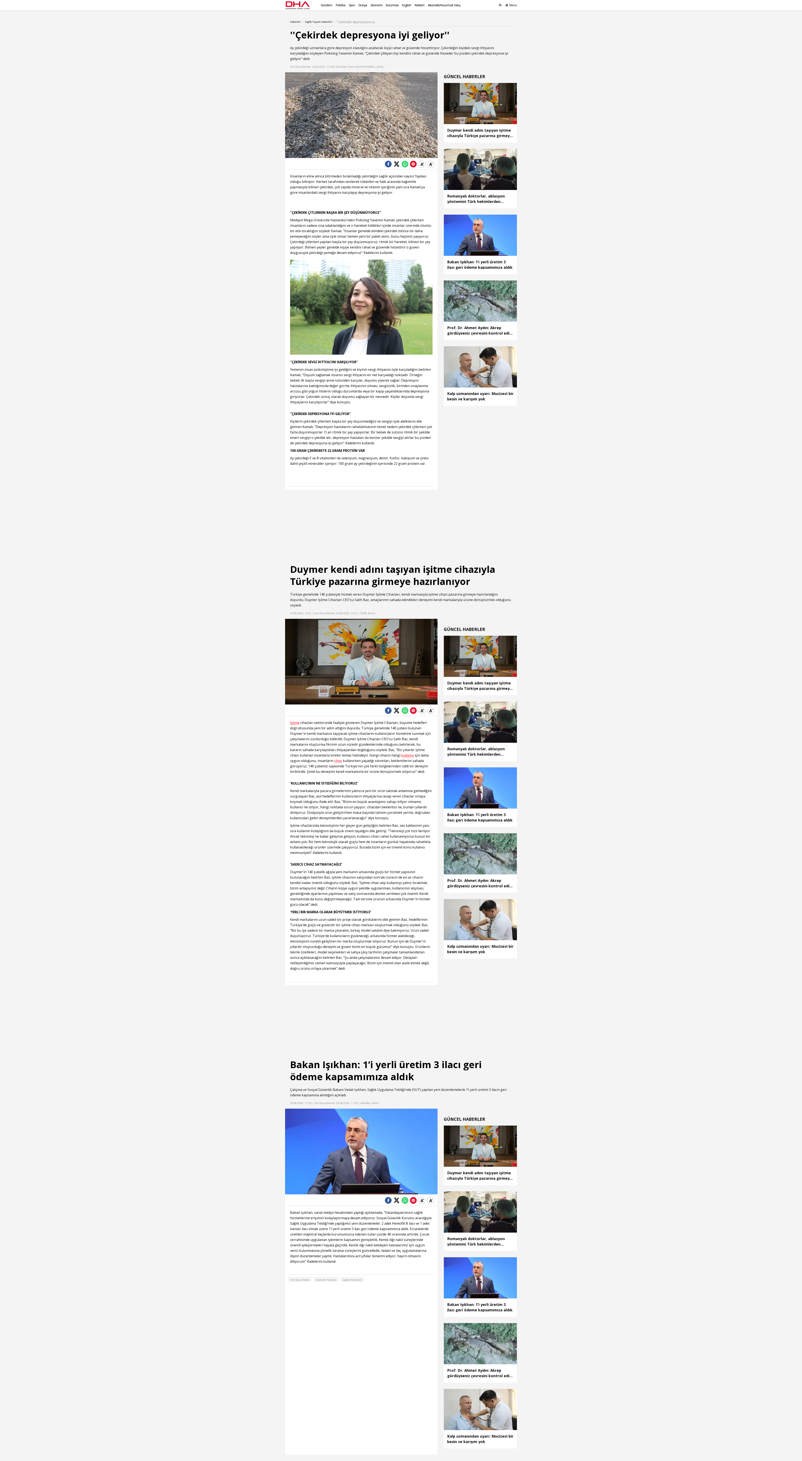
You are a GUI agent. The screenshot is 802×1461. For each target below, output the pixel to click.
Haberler (295, 22)
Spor (352, 5)
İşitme (380, 594)
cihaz (338, 761)
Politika (340, 5)
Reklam (420, 5)
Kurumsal (392, 5)
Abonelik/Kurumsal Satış (444, 5)
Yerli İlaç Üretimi (300, 1280)
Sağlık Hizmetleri (352, 1280)
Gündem (326, 5)
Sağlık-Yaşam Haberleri (318, 22)
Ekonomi (376, 5)
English (406, 5)
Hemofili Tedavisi (326, 1280)
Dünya (362, 5)
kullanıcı (407, 755)
